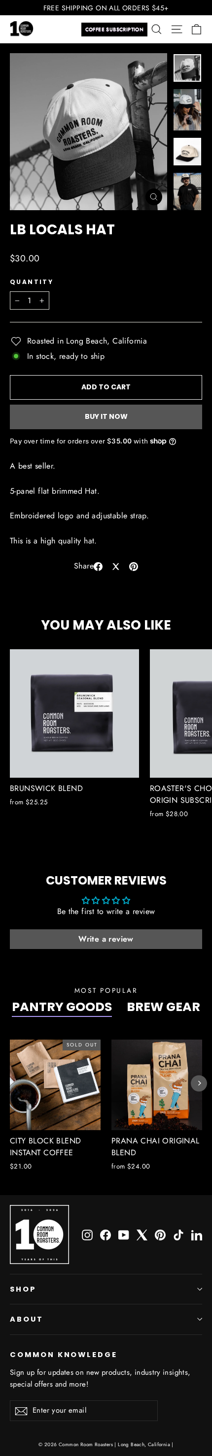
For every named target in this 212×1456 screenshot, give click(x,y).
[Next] (199, 1083)
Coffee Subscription (114, 29)
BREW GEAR (163, 1006)
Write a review (106, 939)
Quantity (31, 282)
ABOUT (26, 1319)
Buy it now (106, 416)
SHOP (23, 1289)
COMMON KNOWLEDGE (63, 1355)
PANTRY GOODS (62, 1006)
